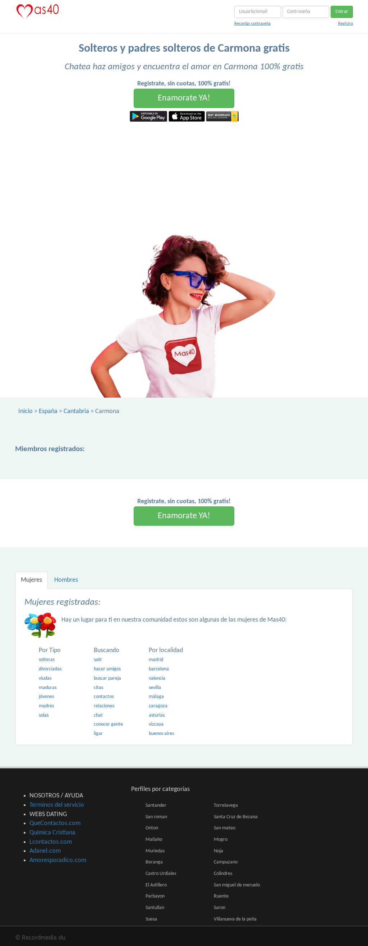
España (48, 411)
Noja (218, 851)
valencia (157, 678)
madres (46, 706)
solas (44, 715)
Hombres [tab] (66, 580)
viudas (45, 678)
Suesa (151, 919)
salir (98, 659)
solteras (47, 659)
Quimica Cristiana (52, 832)
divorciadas (50, 669)
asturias (157, 715)
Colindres (223, 873)
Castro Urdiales (161, 873)
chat (98, 715)
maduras (47, 687)
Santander (156, 805)
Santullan (155, 907)
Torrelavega (226, 805)
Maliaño (154, 839)
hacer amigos (107, 669)
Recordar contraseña (252, 24)
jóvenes (46, 696)
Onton (152, 828)
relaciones (104, 706)
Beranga (154, 862)
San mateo (224, 828)
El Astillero (156, 885)
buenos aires (161, 733)
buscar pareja (107, 678)
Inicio (25, 411)
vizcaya (156, 724)
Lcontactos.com (50, 842)
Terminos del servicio (56, 805)
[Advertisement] (184, 175)
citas (98, 687)
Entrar (341, 11)
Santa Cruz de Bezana (236, 817)
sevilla (155, 687)
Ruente (221, 896)
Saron (219, 907)
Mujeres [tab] (31, 580)
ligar (98, 733)
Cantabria (76, 411)
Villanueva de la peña (235, 919)
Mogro (220, 839)
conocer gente (108, 724)
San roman (156, 817)
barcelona (159, 669)
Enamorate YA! (184, 98)
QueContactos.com (54, 823)
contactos (104, 696)
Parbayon (155, 896)
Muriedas (155, 851)
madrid (156, 659)
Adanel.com (45, 851)
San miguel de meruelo (237, 885)
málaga (156, 696)
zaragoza (158, 706)
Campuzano (226, 862)
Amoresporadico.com (57, 860)
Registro (345, 24)
